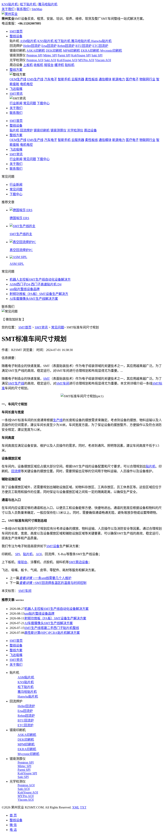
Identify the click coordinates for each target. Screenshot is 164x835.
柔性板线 (91, 79)
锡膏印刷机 (18, 50)
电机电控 (26, 84)
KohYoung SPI (81, 55)
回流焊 (16, 471)
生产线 (58, 420)
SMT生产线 (16, 383)
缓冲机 (59, 65)
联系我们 (23, 9)
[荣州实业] (10, 14)
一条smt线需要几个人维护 (45, 578)
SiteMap (37, 9)
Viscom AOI (103, 60)
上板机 (28, 65)
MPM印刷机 (71, 50)
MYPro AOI (86, 60)
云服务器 (77, 79)
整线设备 (16, 36)
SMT (46, 378)
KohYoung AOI (67, 60)
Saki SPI (96, 55)
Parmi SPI (64, 55)
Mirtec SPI (50, 55)
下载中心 (43, 103)
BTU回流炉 (83, 45)
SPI (17, 554)
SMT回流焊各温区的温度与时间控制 (52, 583)
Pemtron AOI (34, 60)
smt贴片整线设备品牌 (25, 289)
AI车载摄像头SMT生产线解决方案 (34, 298)
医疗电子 (132, 79)
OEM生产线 (18, 79)
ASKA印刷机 (35, 50)
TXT (83, 807)
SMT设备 (52, 546)
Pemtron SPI (34, 55)
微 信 (13, 825)
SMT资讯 (16, 93)
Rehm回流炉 (66, 45)
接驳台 (49, 65)
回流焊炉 (16, 45)
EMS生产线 (35, 79)
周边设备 (16, 65)
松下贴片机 (28, 4)
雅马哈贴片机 (47, 4)
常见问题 (29, 103)
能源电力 (118, 79)
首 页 (13, 815)
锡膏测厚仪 (18, 55)
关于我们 (8, 9)
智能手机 (64, 79)
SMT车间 (62, 383)
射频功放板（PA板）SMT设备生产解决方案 (55, 618)
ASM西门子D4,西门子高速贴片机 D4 (35, 284)
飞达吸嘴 (16, 89)
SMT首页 (16, 31)
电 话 (13, 829)
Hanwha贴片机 (101, 41)
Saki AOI (50, 60)
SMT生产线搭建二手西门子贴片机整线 (51, 628)
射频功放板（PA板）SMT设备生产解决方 (39, 294)
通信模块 (105, 79)
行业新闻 (16, 103)
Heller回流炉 (32, 45)
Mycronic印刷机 (111, 50)
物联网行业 (147, 79)
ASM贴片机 (28, 41)
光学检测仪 (18, 60)
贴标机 (69, 65)
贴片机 (14, 41)
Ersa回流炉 (49, 45)
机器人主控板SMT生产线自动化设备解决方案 (56, 608)
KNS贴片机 (10, 4)
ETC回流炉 (100, 45)
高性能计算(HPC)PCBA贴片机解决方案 (52, 632)
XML (75, 807)
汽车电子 (50, 79)
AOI (39, 554)
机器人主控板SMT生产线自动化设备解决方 (40, 279)
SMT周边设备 (78, 562)
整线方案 (16, 69)
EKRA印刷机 (90, 50)
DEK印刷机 (54, 50)
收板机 (38, 65)
